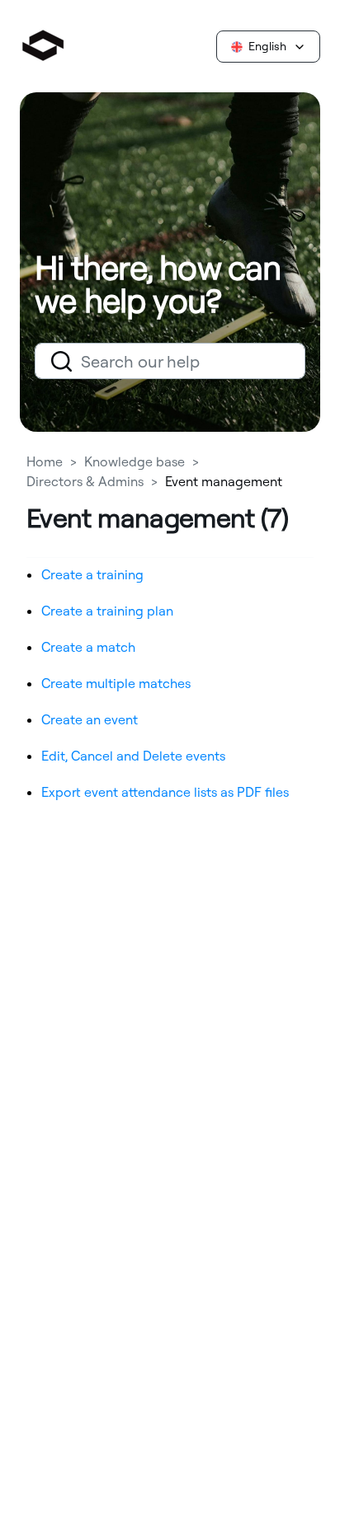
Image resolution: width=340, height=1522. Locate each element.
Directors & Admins (85, 481)
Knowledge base (134, 461)
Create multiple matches (116, 683)
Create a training (92, 574)
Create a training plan (107, 610)
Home (46, 461)
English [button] (267, 46)
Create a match (88, 647)
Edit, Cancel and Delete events (133, 755)
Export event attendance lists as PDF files (165, 792)
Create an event (89, 719)
